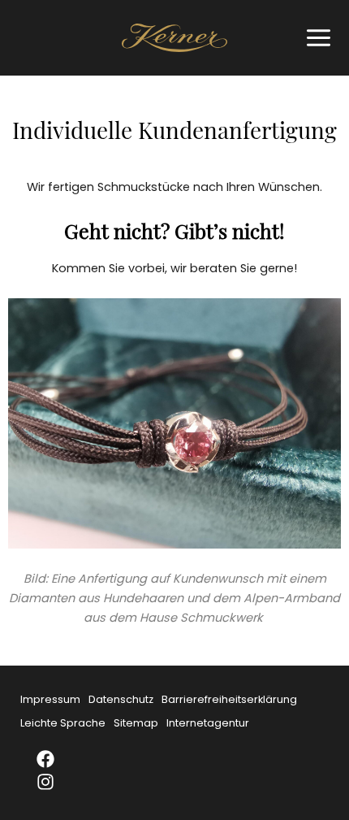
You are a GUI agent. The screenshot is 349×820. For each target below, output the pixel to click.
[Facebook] (56, 759)
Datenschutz (120, 699)
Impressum (50, 699)
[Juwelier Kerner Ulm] (174, 38)
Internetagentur (207, 723)
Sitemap (136, 723)
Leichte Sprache (63, 723)
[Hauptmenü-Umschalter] (314, 37)
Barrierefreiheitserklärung (229, 699)
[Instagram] (56, 782)
